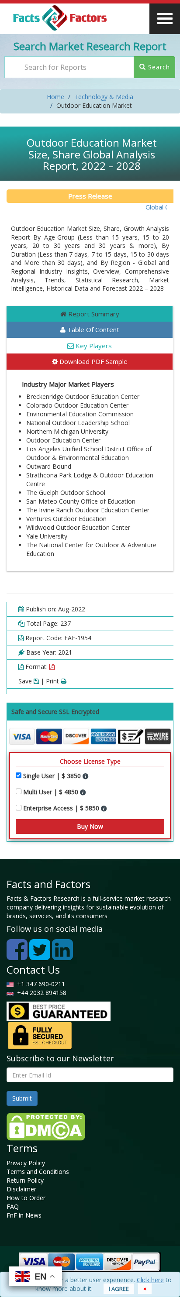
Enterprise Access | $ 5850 (62, 808)
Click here (150, 1280)
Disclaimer (21, 1189)
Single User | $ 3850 (53, 776)
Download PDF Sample (93, 361)
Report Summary (92, 313)
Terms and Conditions (38, 1171)
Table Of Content (92, 329)
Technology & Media (103, 97)
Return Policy (25, 1180)
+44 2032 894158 (40, 992)
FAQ (13, 1206)
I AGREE (119, 1289)
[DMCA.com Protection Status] (46, 1126)
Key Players (93, 345)
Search (158, 67)
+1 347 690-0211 (39, 984)
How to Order (26, 1198)
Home (55, 97)
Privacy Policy (26, 1163)
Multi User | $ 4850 (51, 792)
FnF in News (24, 1215)
